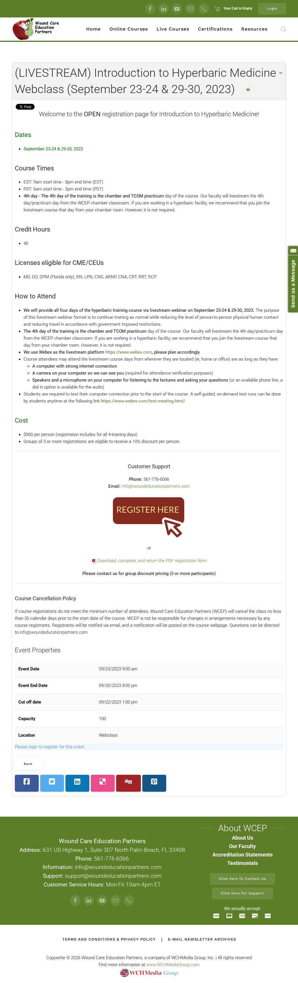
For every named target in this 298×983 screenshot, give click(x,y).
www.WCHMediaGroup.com (172, 964)
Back (28, 764)
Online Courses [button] (128, 29)
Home (93, 29)
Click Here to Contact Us (242, 879)
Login (272, 8)
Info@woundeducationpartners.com (156, 486)
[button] (283, 29)
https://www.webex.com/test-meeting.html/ (143, 401)
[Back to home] (36, 29)
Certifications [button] (215, 29)
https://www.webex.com (128, 352)
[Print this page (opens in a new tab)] (248, 90)
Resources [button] (254, 29)
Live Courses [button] (173, 29)
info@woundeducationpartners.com (54, 632)
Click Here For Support (242, 893)
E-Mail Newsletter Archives (202, 939)
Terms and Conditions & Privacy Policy (109, 939)
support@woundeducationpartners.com (113, 876)
